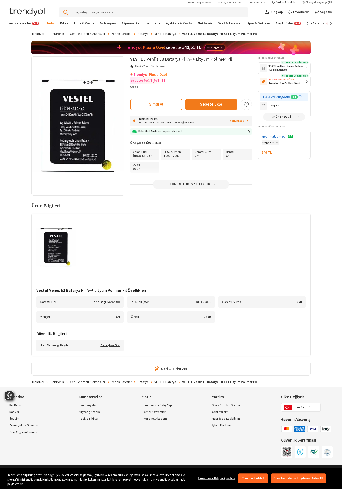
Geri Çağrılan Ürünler (23, 432)
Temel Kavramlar (154, 412)
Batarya (143, 34)
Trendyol (37, 34)
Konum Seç (237, 121)
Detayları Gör (110, 345)
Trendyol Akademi (155, 418)
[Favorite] (246, 104)
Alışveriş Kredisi (90, 412)
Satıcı (147, 397)
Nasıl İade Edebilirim (226, 418)
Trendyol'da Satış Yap (230, 3)
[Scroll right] (328, 23)
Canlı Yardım (220, 412)
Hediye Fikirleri (89, 418)
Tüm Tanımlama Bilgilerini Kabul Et (298, 478)
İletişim (14, 418)
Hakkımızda (257, 3)
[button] (191, 131)
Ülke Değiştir (292, 397)
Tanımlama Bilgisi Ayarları (216, 478)
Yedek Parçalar (121, 34)
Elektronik (57, 34)
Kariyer (14, 412)
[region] (171, 478)
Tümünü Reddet (253, 478)
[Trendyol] (27, 12)
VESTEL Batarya (165, 34)
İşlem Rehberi (221, 425)
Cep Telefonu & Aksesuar (87, 34)
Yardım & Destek (285, 2)
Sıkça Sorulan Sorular (226, 405)
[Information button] (300, 96)
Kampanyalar (88, 405)
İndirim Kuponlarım (199, 3)
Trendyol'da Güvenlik (24, 425)
